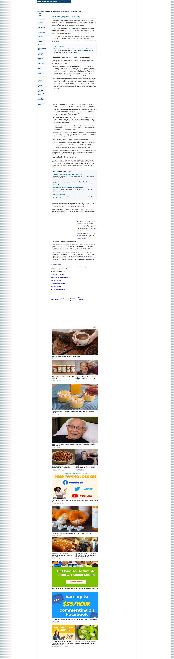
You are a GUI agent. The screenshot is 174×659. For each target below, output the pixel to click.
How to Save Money (41, 103)
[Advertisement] (70, 6)
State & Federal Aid (42, 49)
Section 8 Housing (40, 59)
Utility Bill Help (41, 32)
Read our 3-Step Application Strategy (67, 11)
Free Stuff (40, 36)
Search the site (41, 19)
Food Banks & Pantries (41, 40)
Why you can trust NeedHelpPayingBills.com (63, 267)
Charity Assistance (41, 81)
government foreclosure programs (79, 75)
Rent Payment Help (41, 28)
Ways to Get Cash (41, 72)
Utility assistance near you (58, 283)
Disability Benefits (40, 54)
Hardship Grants (42, 77)
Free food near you (56, 280)
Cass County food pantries (59, 212)
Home (39, 15)
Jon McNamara (57, 264)
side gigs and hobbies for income (70, 136)
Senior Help (41, 63)
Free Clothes (41, 44)
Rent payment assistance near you (60, 277)
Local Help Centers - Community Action (41, 92)
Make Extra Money (41, 67)
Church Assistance (41, 86)
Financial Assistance (41, 23)
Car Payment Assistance (41, 98)
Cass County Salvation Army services (84, 259)
